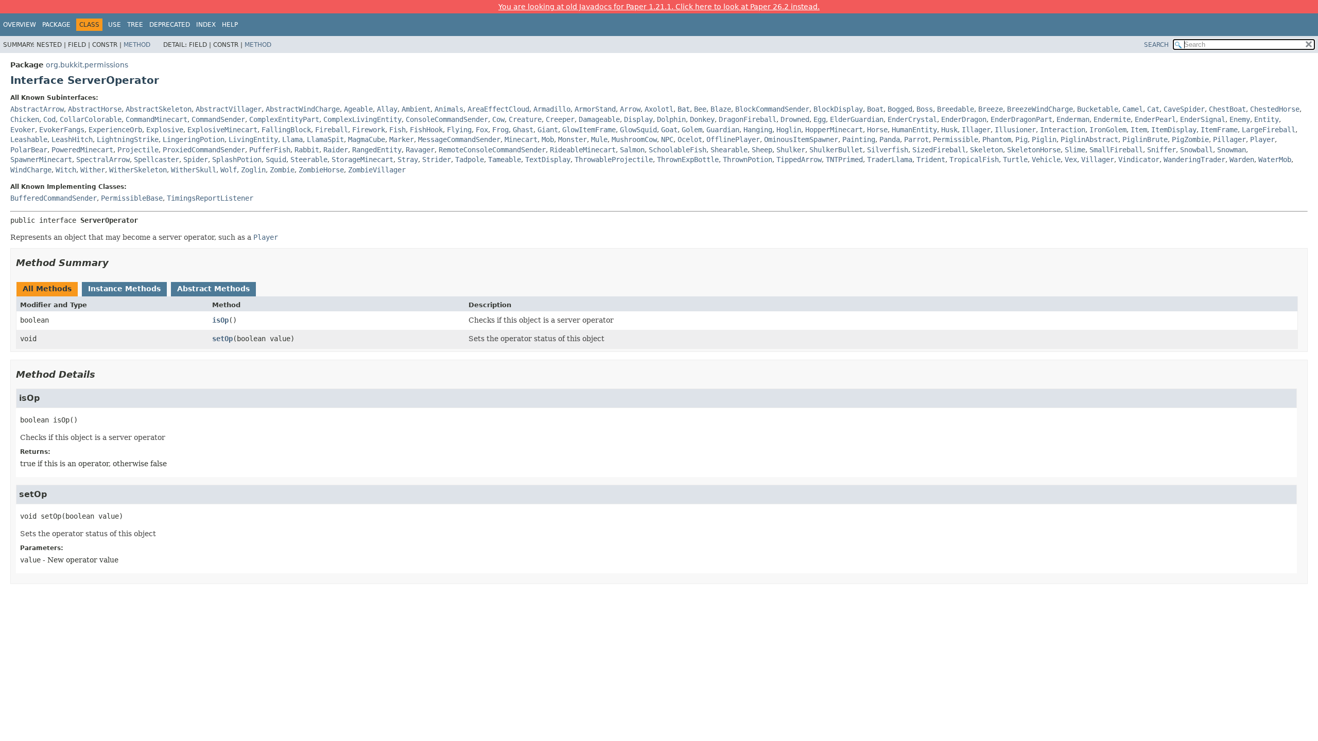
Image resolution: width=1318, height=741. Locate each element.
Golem (692, 130)
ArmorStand (595, 109)
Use (114, 24)
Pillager (1229, 139)
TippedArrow (799, 159)
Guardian (722, 130)
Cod (49, 119)
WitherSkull (193, 170)
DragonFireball (747, 119)
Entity (1266, 119)
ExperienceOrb (115, 130)
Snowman (1231, 150)
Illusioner (1015, 130)
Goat (669, 130)
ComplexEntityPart (284, 119)
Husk (949, 130)
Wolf (228, 170)
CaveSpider (1184, 109)
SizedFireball (939, 150)
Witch (66, 170)
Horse (877, 130)
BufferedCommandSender (53, 198)
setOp (222, 338)
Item (1139, 130)
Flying (459, 130)
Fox (482, 130)
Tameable (504, 159)
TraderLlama (889, 159)
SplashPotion (237, 159)
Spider (195, 159)
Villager (1097, 159)
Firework (368, 130)
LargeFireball (1268, 130)
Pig (1021, 139)
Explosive (164, 130)
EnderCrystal (912, 119)
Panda (889, 139)
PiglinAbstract (1089, 139)
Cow (498, 119)
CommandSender (218, 119)
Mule (599, 139)
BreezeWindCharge (1040, 109)
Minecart (521, 139)
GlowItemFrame (589, 130)
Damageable (599, 119)
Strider (436, 159)
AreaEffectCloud (498, 109)
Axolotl (659, 109)
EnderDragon (963, 119)
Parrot (916, 139)
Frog (500, 130)
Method (137, 44)
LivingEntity (253, 139)
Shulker (790, 150)
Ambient (416, 109)
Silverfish (887, 150)
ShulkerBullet (836, 150)
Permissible (955, 139)
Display (638, 119)
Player (1262, 139)
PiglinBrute (1145, 139)
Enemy (1239, 119)
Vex (1071, 159)
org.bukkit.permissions (87, 65)
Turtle (1015, 159)
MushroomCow (634, 139)
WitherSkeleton (138, 170)
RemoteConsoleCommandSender (492, 150)
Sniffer (1161, 150)
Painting (858, 139)
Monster (572, 139)
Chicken (24, 119)
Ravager (420, 150)
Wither (92, 170)
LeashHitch (72, 139)
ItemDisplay (1173, 130)
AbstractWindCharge (303, 109)
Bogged (900, 109)
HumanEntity (914, 130)
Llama (292, 139)
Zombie (282, 170)
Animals (449, 109)
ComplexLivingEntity (362, 119)
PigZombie (1190, 139)
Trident (930, 159)
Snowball (1196, 150)
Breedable (955, 109)
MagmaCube (366, 139)
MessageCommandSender (459, 139)
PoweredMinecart (82, 150)
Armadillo (551, 109)
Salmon (632, 150)
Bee (700, 109)
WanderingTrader (1194, 159)
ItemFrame (1219, 130)
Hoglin (788, 130)
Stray (407, 159)
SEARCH (1156, 44)
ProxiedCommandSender (204, 150)
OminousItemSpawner (801, 139)
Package (56, 24)
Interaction (1062, 130)
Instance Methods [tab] (124, 289)
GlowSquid (638, 130)
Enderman (1072, 119)
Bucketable (1097, 109)
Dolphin (671, 119)
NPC (667, 139)
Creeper (560, 119)
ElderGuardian (856, 119)
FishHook (426, 130)
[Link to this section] (116, 262)
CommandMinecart (156, 119)
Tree (135, 24)
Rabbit (306, 150)
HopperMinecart (834, 130)
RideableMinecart (583, 150)
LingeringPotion (193, 139)
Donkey (702, 119)
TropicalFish (974, 159)
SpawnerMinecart (41, 159)
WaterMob (1274, 159)
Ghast (523, 130)
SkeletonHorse (1034, 150)
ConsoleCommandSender (447, 119)
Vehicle (1046, 159)
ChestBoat (1227, 109)
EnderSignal (1202, 119)
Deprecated (169, 24)
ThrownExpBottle (688, 159)
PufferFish (269, 150)
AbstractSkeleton (159, 109)
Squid (276, 159)
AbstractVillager (229, 109)
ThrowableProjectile (614, 159)
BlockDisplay (838, 109)
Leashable (28, 139)
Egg (819, 119)
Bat (684, 109)
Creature (525, 119)
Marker (401, 139)
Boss (924, 109)
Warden (1241, 159)
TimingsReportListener (210, 198)
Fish (397, 130)
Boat (875, 109)
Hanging (757, 130)
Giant (547, 130)
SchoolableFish (677, 150)
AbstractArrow (37, 109)
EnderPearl (1155, 119)
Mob (548, 139)
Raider (335, 150)
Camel (1132, 109)
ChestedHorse (1274, 109)
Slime (1075, 150)
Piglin (1044, 139)
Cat (1153, 109)
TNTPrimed (844, 159)
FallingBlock (286, 130)
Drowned (795, 119)
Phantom (996, 139)
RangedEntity (377, 150)
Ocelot (690, 139)
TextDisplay (547, 159)
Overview (19, 24)
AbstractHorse (95, 109)
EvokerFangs (61, 130)
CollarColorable (91, 119)
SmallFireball (1116, 150)
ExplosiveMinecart (222, 130)
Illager (976, 130)
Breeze (990, 109)
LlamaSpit (325, 139)
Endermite (1112, 119)
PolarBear (28, 150)
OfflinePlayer (733, 139)
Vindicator (1138, 159)
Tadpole (469, 159)
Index (206, 24)
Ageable (358, 109)
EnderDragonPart (1021, 119)
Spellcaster (156, 159)
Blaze (720, 109)
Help (230, 24)
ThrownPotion (747, 159)
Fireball (331, 130)
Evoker (22, 130)
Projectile (138, 150)
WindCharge (30, 170)
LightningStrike (128, 139)
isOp (220, 320)
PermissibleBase (132, 198)
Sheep (762, 150)
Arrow (630, 109)
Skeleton (986, 150)
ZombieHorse (321, 170)
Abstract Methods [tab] (213, 289)
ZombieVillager (377, 170)
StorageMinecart (362, 159)
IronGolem (1107, 130)
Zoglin (253, 170)
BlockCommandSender (772, 109)
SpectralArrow (103, 159)
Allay (387, 109)
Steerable (308, 159)
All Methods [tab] (47, 289)
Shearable (729, 150)
